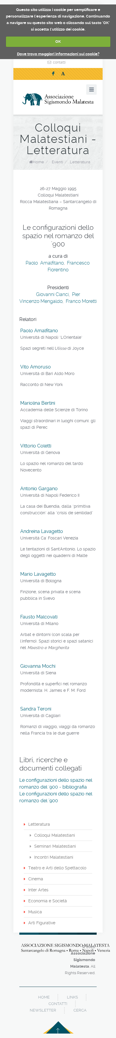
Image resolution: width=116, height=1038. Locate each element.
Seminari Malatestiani (55, 846)
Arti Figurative (41, 922)
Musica (35, 911)
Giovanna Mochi (37, 666)
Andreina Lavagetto (41, 531)
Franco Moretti (81, 301)
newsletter (43, 1010)
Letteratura (80, 162)
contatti (59, 62)
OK (58, 41)
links (72, 997)
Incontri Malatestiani (53, 857)
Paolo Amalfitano (45, 263)
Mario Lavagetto (38, 574)
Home (38, 162)
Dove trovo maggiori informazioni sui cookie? (58, 54)
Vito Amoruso (35, 367)
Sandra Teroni (35, 709)
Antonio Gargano (39, 488)
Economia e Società (47, 900)
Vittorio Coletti (35, 446)
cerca (80, 1010)
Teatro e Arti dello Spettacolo (57, 867)
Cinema (35, 878)
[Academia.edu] (63, 74)
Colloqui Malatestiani (54, 835)
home (44, 997)
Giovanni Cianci (52, 294)
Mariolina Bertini (37, 403)
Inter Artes (38, 889)
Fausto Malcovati (38, 617)
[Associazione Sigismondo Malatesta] (58, 99)
